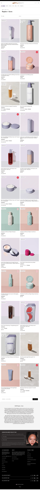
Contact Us (3, 465)
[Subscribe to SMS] (24, 440)
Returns (3, 463)
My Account (3, 469)
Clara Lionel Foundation (15, 458)
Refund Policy (29, 455)
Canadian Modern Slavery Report (31, 459)
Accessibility (29, 461)
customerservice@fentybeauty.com (6, 456)
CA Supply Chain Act (30, 457)
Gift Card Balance (4, 471)
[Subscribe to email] (24, 437)
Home (3, 9)
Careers (13, 460)
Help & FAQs (3, 467)
